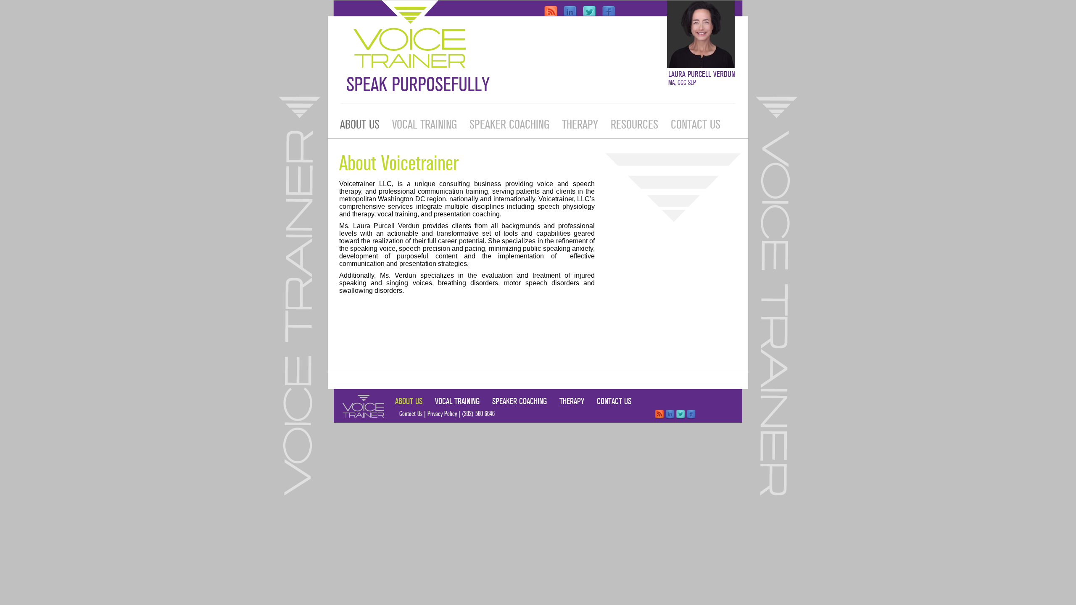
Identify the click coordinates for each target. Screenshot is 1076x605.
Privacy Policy (442, 414)
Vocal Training (424, 124)
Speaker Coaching (509, 124)
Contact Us (695, 124)
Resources (634, 124)
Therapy (580, 124)
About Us (360, 124)
